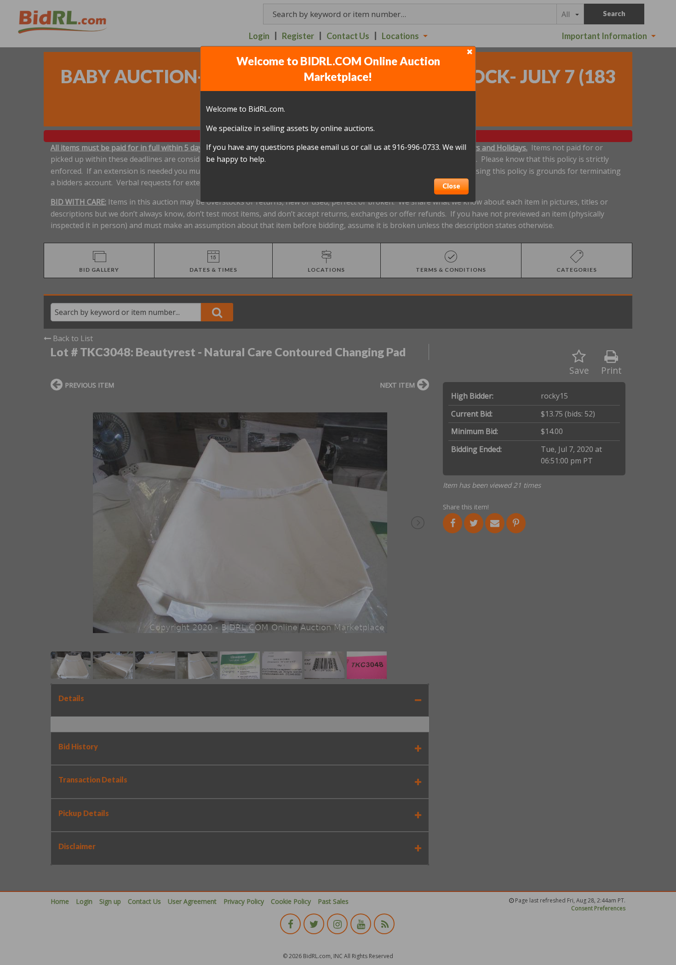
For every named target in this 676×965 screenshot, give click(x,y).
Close (451, 186)
